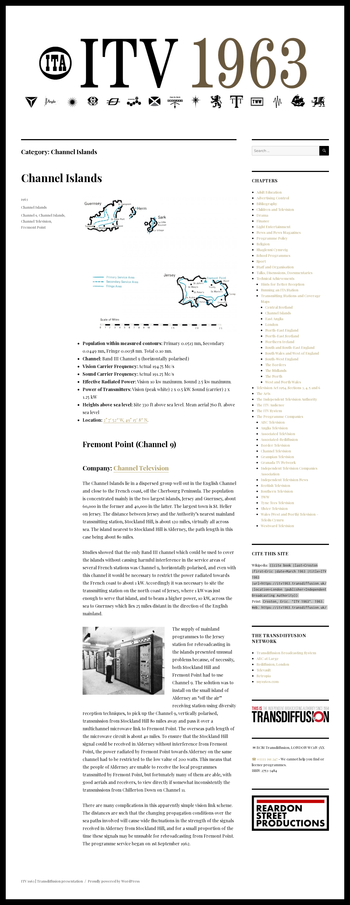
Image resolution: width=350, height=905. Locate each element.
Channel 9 (29, 215)
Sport (261, 261)
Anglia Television (274, 428)
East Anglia (274, 318)
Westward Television (277, 525)
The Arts (263, 393)
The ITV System (269, 410)
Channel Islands (61, 177)
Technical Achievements (275, 278)
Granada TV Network (278, 462)
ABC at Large (267, 658)
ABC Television (273, 422)
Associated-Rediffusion (279, 439)
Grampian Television (277, 456)
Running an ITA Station (279, 290)
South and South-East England (289, 347)
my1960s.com (267, 681)
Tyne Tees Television (277, 502)
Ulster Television (274, 508)
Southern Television (277, 491)
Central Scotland (279, 307)
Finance (262, 221)
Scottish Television (275, 485)
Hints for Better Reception (282, 284)
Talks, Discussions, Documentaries (284, 272)
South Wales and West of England (292, 353)
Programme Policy (272, 238)
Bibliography (266, 203)
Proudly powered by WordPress (114, 881)
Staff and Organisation (275, 267)
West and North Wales (283, 382)
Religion (263, 244)
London (271, 324)
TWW (265, 497)
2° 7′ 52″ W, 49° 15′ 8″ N (125, 420)
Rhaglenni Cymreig (272, 249)
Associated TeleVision (278, 433)
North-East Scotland (282, 336)
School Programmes (273, 255)
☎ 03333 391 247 (265, 759)
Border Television (275, 445)
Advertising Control (272, 198)
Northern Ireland (279, 341)
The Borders (275, 364)
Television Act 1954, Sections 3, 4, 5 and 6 (288, 387)
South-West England (281, 359)
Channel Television (141, 468)
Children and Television (275, 209)
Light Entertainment (273, 226)
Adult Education (269, 192)
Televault (263, 670)
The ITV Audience (270, 405)
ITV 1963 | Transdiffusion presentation (52, 881)
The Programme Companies (279, 416)
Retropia (263, 675)
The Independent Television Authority (286, 399)
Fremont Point (33, 227)
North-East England (281, 330)
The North (273, 376)
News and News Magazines (278, 232)
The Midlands (276, 370)
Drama (262, 215)
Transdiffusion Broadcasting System (286, 652)
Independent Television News (284, 479)
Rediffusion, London (272, 664)
